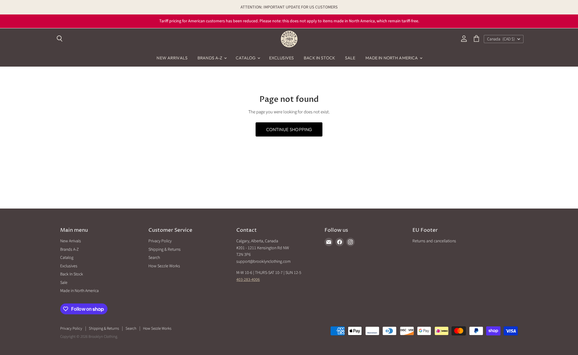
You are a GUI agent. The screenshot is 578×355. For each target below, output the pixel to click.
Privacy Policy (160, 241)
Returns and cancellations (434, 241)
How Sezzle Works (164, 266)
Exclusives (281, 58)
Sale (350, 58)
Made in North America (392, 58)
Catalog (246, 58)
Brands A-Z (210, 58)
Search (154, 258)
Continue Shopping (289, 129)
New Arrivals (172, 58)
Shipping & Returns (164, 250)
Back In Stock (319, 58)
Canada (501, 39)
